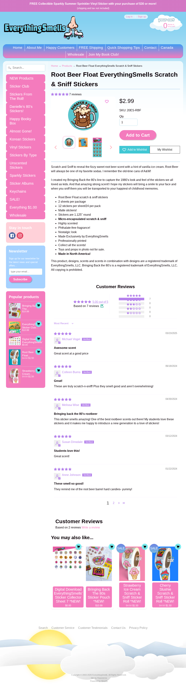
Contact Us (118, 627)
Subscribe (20, 279)
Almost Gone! (21, 131)
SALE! (15, 199)
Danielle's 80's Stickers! (21, 109)
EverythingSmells (100, 675)
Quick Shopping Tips (123, 47)
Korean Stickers (22, 139)
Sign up (142, 17)
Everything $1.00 (23, 207)
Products (67, 66)
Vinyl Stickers (20, 147)
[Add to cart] (38, 305)
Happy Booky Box (20, 121)
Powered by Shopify (99, 681)
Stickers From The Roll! (21, 96)
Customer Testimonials (93, 627)
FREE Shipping (91, 47)
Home (17, 47)
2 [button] (113, 503)
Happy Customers (60, 47)
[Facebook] (12, 235)
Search (43, 627)
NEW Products (21, 78)
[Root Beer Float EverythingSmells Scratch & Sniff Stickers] (69, 142)
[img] (62, 333)
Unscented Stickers (18, 165)
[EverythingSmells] (44, 28)
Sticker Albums (22, 183)
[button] (60, 94)
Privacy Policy (138, 627)
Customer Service (62, 627)
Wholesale (76, 54)
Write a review (91, 527)
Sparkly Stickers (23, 175)
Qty (121, 116)
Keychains (18, 191)
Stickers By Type (23, 155)
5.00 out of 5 (100, 301)
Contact (150, 47)
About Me (34, 47)
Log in (129, 17)
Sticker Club (19, 86)
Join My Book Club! (103, 54)
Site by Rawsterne (99, 678)
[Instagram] (20, 235)
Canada (167, 47)
